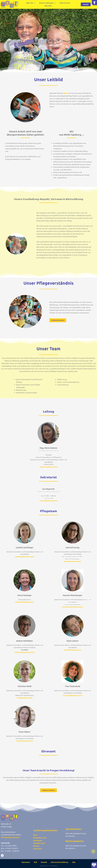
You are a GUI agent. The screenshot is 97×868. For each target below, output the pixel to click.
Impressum (26, 862)
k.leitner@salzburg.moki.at (72, 650)
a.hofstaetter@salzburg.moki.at (24, 652)
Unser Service (64, 3)
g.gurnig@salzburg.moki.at (72, 561)
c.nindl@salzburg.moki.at (24, 698)
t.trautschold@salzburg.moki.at (72, 695)
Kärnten (36, 846)
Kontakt (44, 862)
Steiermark (37, 849)
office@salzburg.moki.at (10, 837)
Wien (35, 835)
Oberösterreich (39, 843)
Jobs (73, 862)
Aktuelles (48, 6)
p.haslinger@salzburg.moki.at (24, 602)
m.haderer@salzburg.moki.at (48, 467)
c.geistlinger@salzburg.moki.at (24, 556)
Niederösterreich (39, 838)
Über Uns (29, 3)
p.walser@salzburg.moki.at (24, 741)
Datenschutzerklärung (59, 862)
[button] (94, 2)
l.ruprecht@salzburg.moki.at (48, 500)
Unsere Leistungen (46, 3)
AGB (35, 862)
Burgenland (37, 840)
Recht (66, 93)
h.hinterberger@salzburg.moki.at (72, 607)
